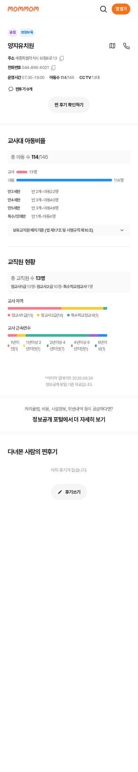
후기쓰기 (73, 492)
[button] (112, 46)
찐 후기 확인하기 (69, 104)
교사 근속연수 (19, 328)
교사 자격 (15, 301)
